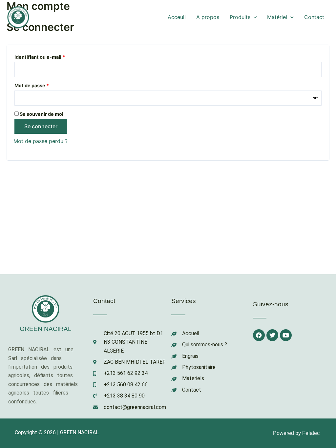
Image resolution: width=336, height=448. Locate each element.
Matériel (277, 17)
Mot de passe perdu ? (40, 141)
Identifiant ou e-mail (52, 56)
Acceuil (177, 17)
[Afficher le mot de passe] (315, 98)
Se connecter (40, 126)
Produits (240, 17)
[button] (253, 17)
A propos (207, 17)
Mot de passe (44, 84)
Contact (314, 17)
